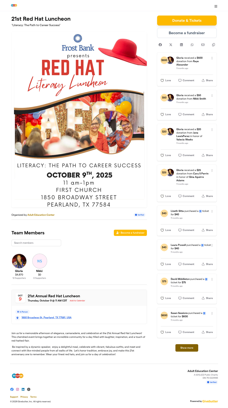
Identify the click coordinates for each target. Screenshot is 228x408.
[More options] (212, 58)
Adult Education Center (41, 215)
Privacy (24, 397)
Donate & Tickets (186, 20)
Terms (33, 397)
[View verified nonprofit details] (140, 215)
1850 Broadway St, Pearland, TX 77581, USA (47, 317)
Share (209, 80)
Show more (186, 347)
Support (14, 397)
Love (168, 80)
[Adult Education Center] (14, 5)
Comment (188, 80)
